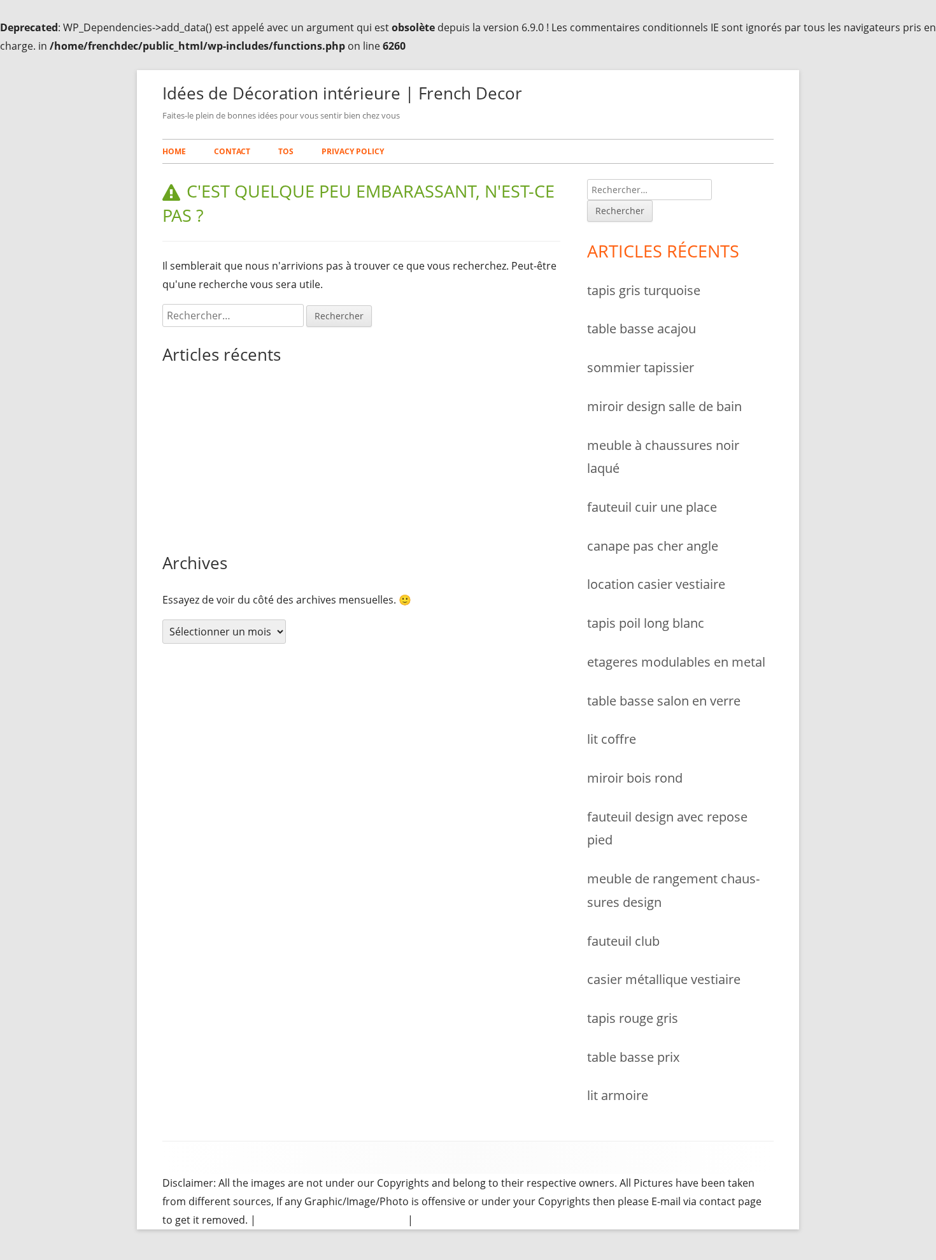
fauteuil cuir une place (652, 507)
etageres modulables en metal (676, 661)
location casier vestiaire (656, 584)
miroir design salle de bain (225, 492)
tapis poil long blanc (645, 623)
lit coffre (611, 739)
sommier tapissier (206, 459)
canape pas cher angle (652, 545)
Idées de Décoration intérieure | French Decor (342, 93)
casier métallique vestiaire (664, 979)
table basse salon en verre (664, 700)
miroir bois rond (635, 777)
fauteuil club (623, 941)
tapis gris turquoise (209, 391)
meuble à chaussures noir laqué (239, 526)
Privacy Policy (353, 151)
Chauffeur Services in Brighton (332, 1220)
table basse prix (633, 1057)
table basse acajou (207, 425)
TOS (286, 151)
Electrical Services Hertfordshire (493, 1220)
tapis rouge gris (632, 1018)
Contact (232, 151)
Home (174, 151)
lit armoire (617, 1095)
